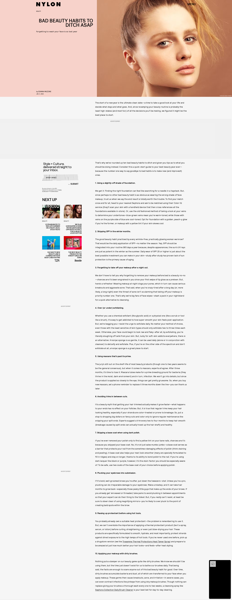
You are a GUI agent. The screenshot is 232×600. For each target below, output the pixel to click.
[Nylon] (48, 4)
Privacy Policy (54, 191)
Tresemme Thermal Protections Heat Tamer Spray (146, 541)
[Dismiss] (228, 562)
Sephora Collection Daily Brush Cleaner (114, 590)
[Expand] (212, 562)
